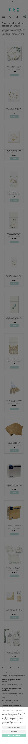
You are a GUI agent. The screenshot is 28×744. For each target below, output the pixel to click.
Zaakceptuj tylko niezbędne (14, 727)
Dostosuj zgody (14, 731)
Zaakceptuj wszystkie (14, 735)
